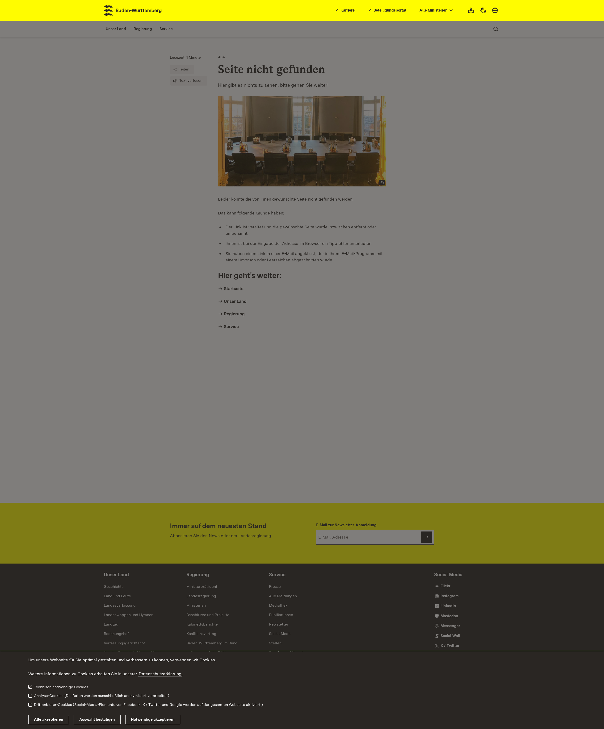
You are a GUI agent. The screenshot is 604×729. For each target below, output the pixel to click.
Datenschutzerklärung (160, 673)
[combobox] (437, 10)
